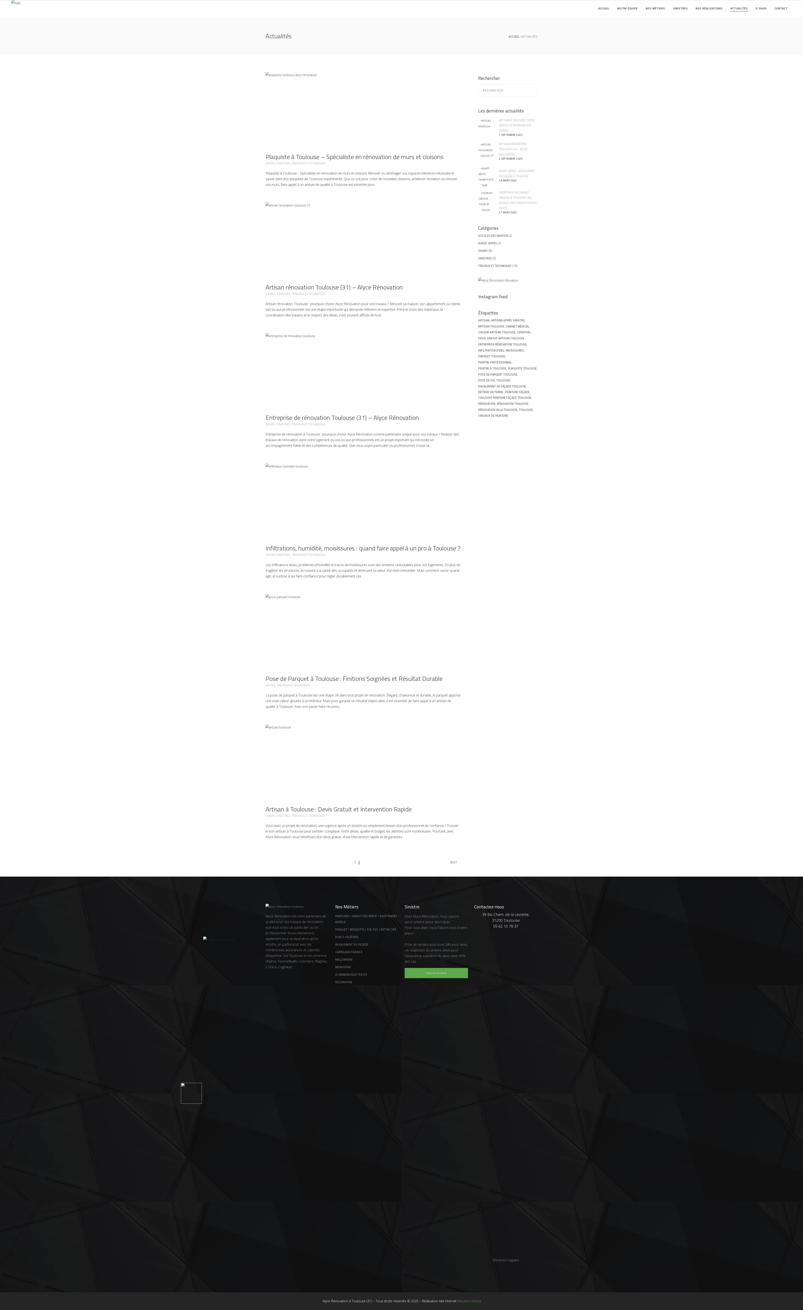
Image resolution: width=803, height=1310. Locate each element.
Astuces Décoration (493, 236)
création (523, 332)
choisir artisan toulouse (497, 332)
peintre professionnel (495, 362)
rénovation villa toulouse (498, 410)
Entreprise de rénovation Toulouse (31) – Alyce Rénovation (342, 417)
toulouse (526, 410)
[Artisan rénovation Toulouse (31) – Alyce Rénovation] (363, 238)
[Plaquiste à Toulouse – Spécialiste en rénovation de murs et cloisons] (363, 108)
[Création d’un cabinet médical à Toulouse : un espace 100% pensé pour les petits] (487, 201)
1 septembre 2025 (510, 135)
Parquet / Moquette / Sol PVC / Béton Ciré (365, 929)
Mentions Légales (505, 1260)
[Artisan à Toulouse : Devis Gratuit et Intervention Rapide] (363, 760)
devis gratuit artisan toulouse (501, 338)
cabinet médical (517, 326)
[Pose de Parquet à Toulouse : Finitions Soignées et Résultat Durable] (363, 630)
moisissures (515, 350)
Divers (270, 163)
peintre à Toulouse (492, 368)
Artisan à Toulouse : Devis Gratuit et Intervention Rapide (339, 809)
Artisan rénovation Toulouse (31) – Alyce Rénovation (334, 287)
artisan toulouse (491, 326)
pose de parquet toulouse (497, 374)
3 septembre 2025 (510, 158)
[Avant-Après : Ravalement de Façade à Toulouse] (487, 176)
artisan (484, 320)
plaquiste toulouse (522, 368)
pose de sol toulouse (494, 380)
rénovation (486, 404)
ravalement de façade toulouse (502, 386)
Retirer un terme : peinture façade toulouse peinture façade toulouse (504, 395)
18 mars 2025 (508, 180)
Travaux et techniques (308, 163)
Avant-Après (487, 243)
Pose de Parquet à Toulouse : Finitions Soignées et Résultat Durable (354, 678)
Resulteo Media (469, 1301)
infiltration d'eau (491, 350)
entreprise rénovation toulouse (502, 344)
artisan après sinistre (508, 320)
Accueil (514, 36)
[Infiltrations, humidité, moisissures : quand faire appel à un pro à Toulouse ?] (363, 499)
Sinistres (283, 163)
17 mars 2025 (508, 212)
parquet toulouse (491, 356)
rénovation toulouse (512, 404)
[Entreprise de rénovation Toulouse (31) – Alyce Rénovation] (363, 369)
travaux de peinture (493, 416)
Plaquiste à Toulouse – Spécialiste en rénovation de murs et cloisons (354, 157)
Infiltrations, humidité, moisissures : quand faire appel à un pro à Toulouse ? (363, 548)
